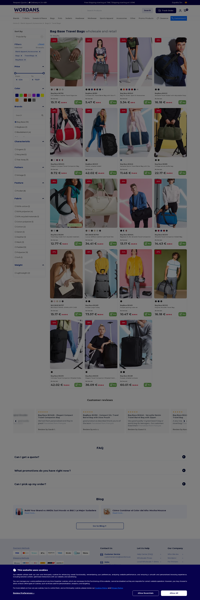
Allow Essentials (145, 593)
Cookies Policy (101, 588)
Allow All (174, 593)
